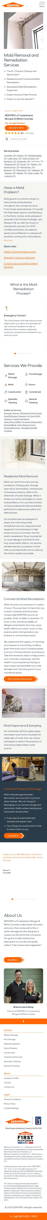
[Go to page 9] (34, 899)
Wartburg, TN (10, 161)
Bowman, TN (9, 170)
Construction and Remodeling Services (21, 265)
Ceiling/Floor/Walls (12, 422)
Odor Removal (23, 425)
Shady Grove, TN (11, 167)
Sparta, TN (22, 155)
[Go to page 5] (26, 353)
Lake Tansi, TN (14, 158)
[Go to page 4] (23, 353)
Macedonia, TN (27, 167)
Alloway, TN (10, 173)
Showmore (8, 240)
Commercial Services (13, 1057)
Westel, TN (22, 173)
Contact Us (9, 1087)
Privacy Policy (10, 1104)
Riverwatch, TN (23, 170)
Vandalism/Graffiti (29, 428)
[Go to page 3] (20, 353)
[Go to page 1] (15, 353)
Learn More (13, 836)
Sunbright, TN (24, 161)
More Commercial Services (20, 679)
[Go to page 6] (29, 353)
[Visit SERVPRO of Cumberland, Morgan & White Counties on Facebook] (23, 1021)
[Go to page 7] (31, 353)
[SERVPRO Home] (13, 4)
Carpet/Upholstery (21, 419)
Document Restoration (32, 422)
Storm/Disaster (10, 1048)
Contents (8, 431)
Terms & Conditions (12, 1099)
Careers (7, 1082)
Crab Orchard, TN (30, 158)
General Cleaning (11, 1066)
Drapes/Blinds (10, 425)
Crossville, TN (10, 155)
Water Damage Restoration (20, 251)
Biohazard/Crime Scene (31, 413)
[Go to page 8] (31, 899)
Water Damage (11, 1035)
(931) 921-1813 (16, 128)
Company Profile (11, 1078)
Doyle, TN (25, 164)
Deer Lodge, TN (35, 173)
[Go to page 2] (18, 353)
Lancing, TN (10, 176)
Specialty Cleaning (12, 1061)
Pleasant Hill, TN (12, 164)
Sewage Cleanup (11, 413)
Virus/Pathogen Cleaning (15, 416)
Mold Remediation (12, 1044)
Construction (9, 1052)
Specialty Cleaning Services (19, 257)
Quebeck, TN (37, 170)
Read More (13, 960)
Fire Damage (10, 1039)
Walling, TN (36, 164)
